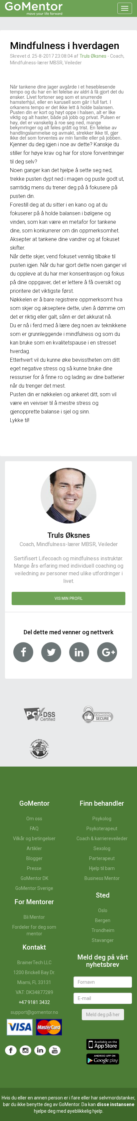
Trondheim (102, 930)
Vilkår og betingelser (34, 838)
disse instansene (115, 1104)
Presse (34, 868)
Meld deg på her (103, 1014)
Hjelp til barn (102, 868)
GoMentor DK (34, 878)
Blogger (34, 858)
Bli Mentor (34, 917)
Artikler (34, 848)
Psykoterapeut (101, 828)
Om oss (34, 818)
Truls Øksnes (92, 56)
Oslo (102, 910)
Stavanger (103, 940)
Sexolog (101, 848)
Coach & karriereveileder (102, 838)
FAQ (34, 828)
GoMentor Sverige (34, 888)
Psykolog (101, 818)
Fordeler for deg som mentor (34, 930)
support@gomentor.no (34, 1012)
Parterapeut (102, 858)
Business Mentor (102, 878)
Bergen (102, 920)
